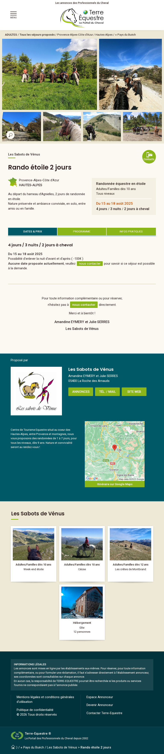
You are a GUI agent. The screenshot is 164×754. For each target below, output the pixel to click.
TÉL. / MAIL (107, 392)
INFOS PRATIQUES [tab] (131, 231)
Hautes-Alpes (104, 34)
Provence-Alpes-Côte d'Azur (75, 34)
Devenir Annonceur (99, 705)
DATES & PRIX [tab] (32, 231)
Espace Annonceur (99, 697)
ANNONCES (80, 392)
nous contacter (90, 263)
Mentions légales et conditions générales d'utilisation (45, 699)
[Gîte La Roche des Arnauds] (82, 612)
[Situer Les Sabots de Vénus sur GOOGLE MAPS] (115, 451)
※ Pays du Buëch (125, 34)
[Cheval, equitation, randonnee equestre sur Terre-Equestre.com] (82, 18)
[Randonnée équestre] (33, 553)
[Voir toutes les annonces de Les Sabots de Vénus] (36, 391)
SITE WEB (134, 392)
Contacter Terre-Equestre (104, 713)
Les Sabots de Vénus (62, 747)
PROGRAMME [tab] (81, 231)
